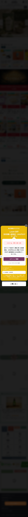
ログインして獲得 (14, 259)
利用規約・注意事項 (9, 272)
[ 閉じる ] (14, 284)
